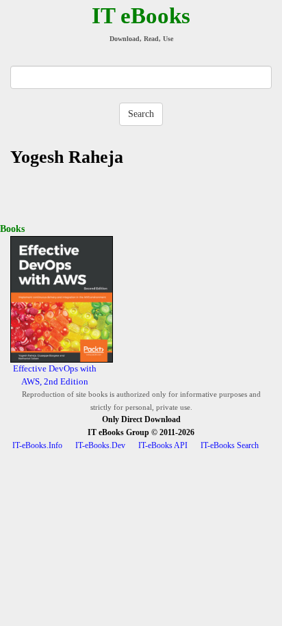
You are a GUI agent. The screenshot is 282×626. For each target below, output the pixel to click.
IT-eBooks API (163, 445)
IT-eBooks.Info (37, 445)
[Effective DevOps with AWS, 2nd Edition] (61, 299)
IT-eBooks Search (230, 445)
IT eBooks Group (118, 432)
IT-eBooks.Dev (100, 445)
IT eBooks (141, 15)
